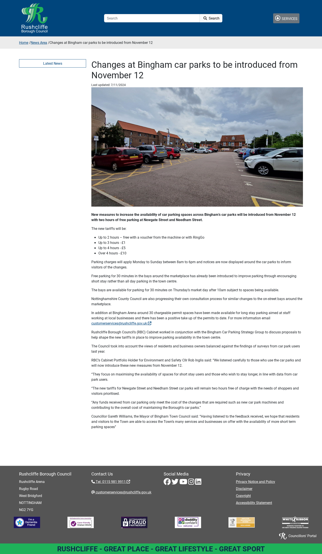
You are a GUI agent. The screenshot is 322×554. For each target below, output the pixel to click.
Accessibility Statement (254, 502)
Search (213, 18)
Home (23, 42)
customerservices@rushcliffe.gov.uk (119, 323)
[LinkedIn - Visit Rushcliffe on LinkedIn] (198, 483)
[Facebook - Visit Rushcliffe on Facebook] (168, 483)
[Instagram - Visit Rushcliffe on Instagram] (191, 483)
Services (289, 18)
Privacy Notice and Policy (255, 481)
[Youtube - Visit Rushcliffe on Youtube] (183, 483)
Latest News (52, 63)
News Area (39, 42)
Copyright (243, 495)
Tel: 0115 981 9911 (111, 481)
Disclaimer (244, 488)
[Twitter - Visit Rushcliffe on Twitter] (175, 483)
